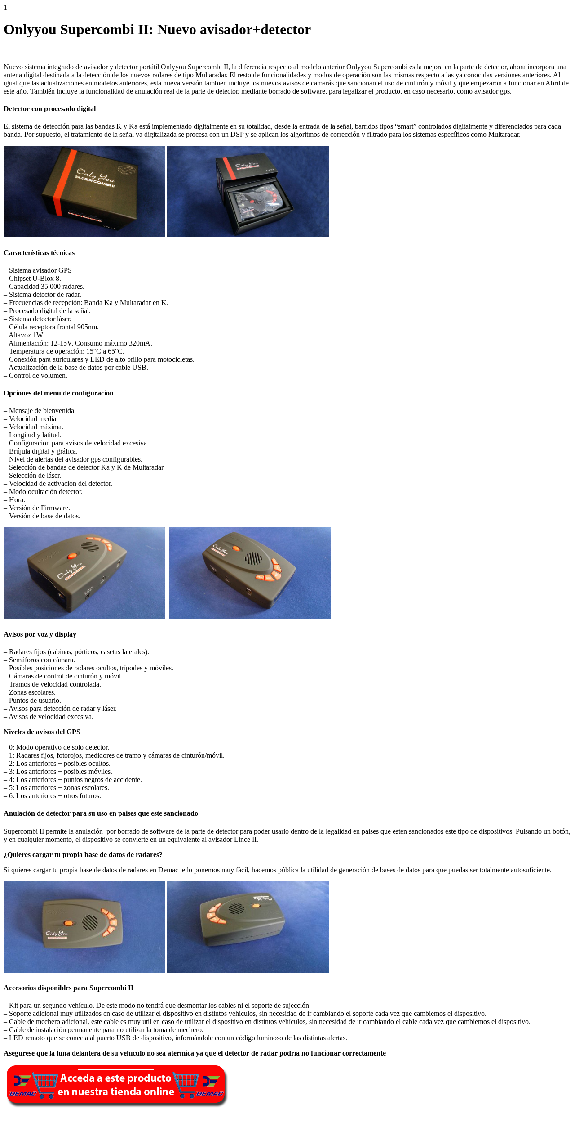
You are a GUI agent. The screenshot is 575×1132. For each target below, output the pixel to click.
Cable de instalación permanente (55, 1029)
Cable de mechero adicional (48, 1021)
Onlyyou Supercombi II (194, 67)
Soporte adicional (33, 1013)
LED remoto (27, 1038)
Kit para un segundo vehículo (51, 1005)
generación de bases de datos (379, 870)
